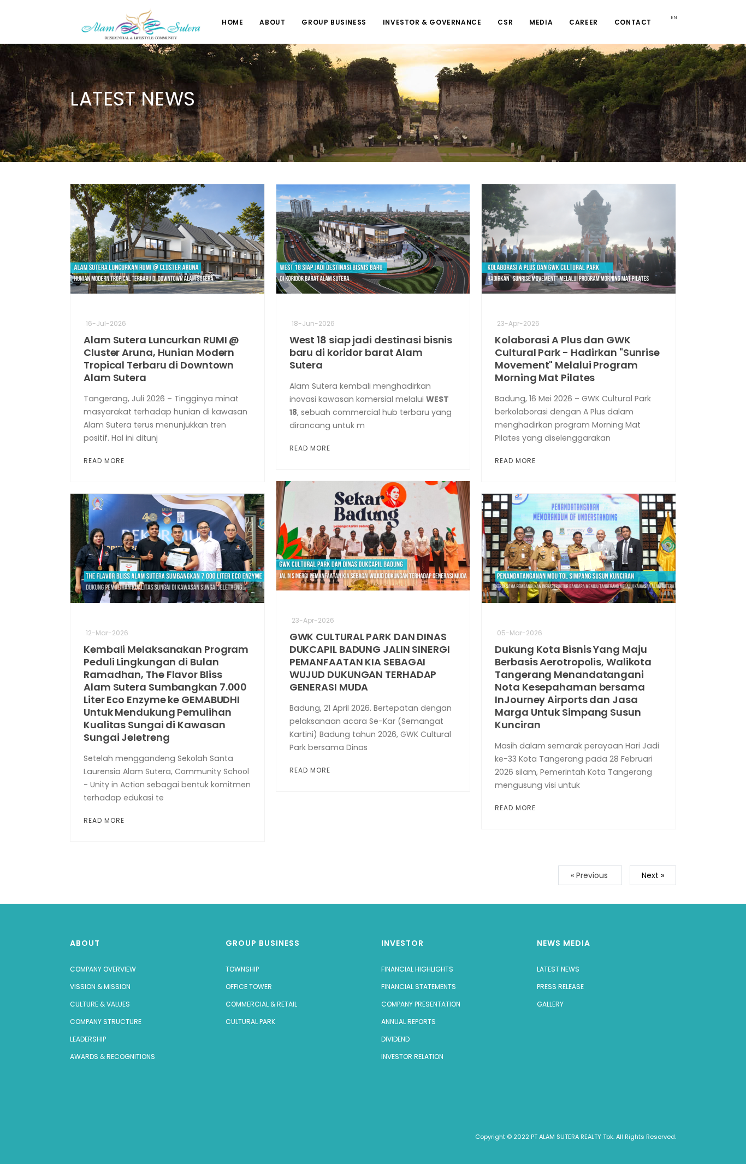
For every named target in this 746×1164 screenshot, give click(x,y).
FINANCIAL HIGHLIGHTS (417, 969)
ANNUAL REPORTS (408, 1021)
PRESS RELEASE (560, 986)
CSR (505, 22)
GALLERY (550, 1004)
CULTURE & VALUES (100, 1004)
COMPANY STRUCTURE (105, 1021)
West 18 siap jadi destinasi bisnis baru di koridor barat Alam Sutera (371, 352)
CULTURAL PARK (250, 1021)
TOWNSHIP (242, 969)
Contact (633, 22)
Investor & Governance (432, 22)
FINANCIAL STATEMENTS (418, 986)
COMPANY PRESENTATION (420, 1004)
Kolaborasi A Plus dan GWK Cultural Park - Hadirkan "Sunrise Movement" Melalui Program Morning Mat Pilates (577, 358)
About (272, 22)
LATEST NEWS (558, 969)
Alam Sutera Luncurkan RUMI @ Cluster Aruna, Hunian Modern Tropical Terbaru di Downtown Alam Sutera (161, 358)
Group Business (333, 22)
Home (232, 22)
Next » (653, 875)
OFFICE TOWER (249, 986)
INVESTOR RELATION (412, 1056)
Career (583, 22)
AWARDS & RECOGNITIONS (112, 1056)
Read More (105, 460)
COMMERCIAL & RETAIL (261, 1004)
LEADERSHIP (88, 1039)
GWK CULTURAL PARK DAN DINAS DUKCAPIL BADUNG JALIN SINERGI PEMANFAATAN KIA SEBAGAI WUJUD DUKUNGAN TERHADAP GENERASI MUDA (369, 662)
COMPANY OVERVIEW (103, 969)
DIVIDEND (395, 1039)
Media (541, 22)
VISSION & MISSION (100, 986)
